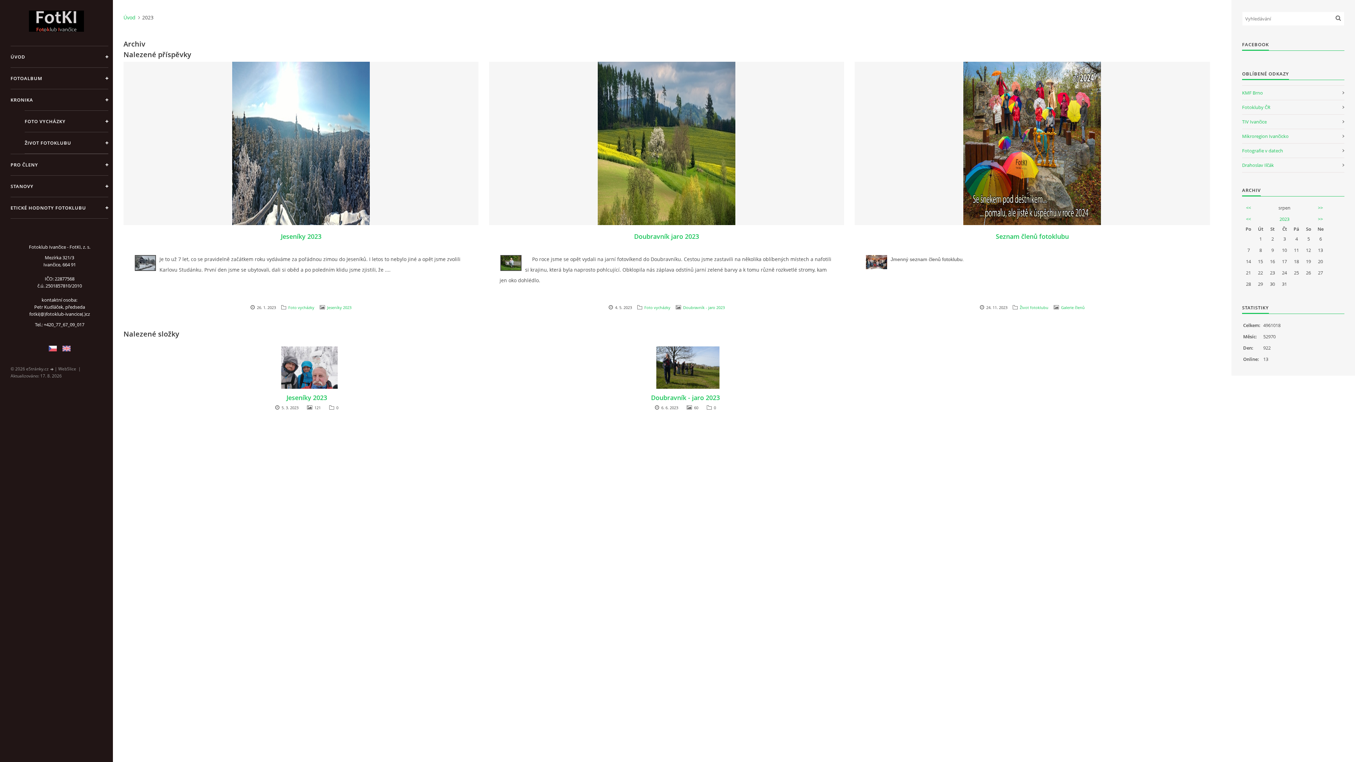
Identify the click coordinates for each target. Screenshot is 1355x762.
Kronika (22, 100)
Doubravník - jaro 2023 (704, 307)
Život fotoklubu (48, 143)
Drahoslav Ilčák (1258, 165)
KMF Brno (1252, 93)
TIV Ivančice (1254, 122)
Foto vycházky (45, 121)
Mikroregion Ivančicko (1265, 136)
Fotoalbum (26, 78)
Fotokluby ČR (1256, 107)
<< (1248, 208)
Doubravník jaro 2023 (666, 236)
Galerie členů (1073, 307)
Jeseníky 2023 (301, 236)
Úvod (18, 57)
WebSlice (67, 369)
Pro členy (24, 165)
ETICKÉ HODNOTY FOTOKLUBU (48, 208)
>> (1320, 208)
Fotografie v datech (1262, 150)
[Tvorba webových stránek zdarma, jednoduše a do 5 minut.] (52, 369)
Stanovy (22, 186)
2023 (1284, 219)
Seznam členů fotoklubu (1032, 236)
